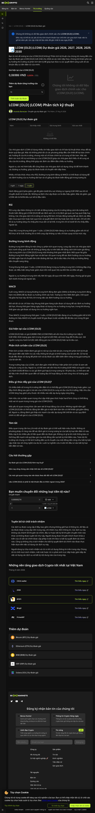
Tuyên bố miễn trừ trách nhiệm (60, 809)
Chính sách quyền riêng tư (35, 809)
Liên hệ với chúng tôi (38, 789)
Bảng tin (5, 8)
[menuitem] (3, 13)
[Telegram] (21, 701)
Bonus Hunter (25, 8)
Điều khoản (19, 809)
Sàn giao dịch (58, 766)
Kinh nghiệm (58, 758)
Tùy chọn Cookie (80, 809)
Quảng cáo (48, 8)
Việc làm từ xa (35, 785)
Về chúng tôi (35, 754)
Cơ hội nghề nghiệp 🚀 (39, 758)
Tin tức (55, 754)
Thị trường (37, 8)
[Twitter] (11, 701)
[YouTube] (16, 701)
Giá (10, 26)
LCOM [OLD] (18, 26)
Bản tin (14, 8)
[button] (50, 463)
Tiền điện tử (57, 762)
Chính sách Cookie (50, 800)
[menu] (3, 20)
